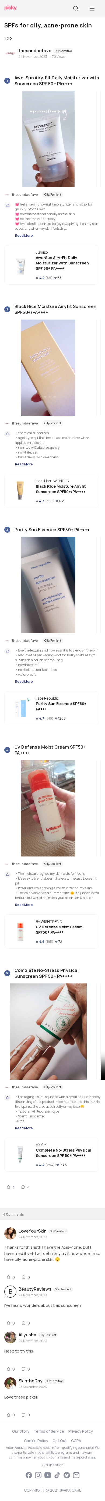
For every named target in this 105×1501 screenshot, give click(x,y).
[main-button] (92, 8)
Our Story (20, 1431)
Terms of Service (49, 1431)
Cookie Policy (36, 1440)
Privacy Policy (80, 1431)
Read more (24, 235)
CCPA (76, 1440)
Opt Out (59, 1440)
